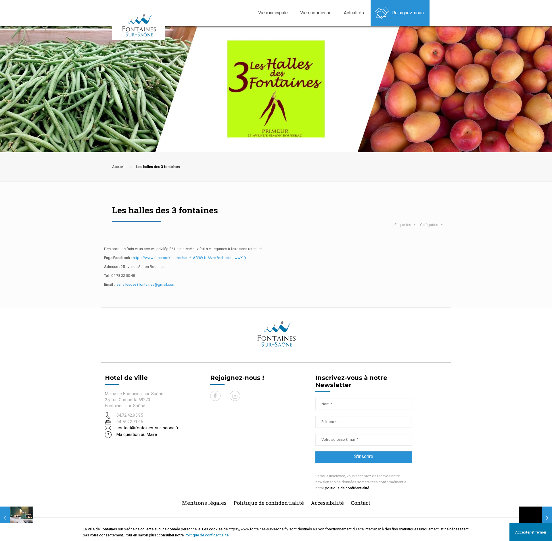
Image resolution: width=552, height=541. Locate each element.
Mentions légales (204, 502)
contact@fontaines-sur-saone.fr (147, 427)
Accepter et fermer (530, 532)
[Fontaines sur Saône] (141, 25)
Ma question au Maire (136, 434)
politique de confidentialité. (347, 488)
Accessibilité (327, 502)
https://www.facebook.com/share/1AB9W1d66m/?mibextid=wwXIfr (189, 258)
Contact (360, 502)
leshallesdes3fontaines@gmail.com (145, 284)
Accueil (118, 167)
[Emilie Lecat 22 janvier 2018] (16, 518)
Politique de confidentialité (207, 535)
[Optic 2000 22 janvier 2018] (535, 518)
